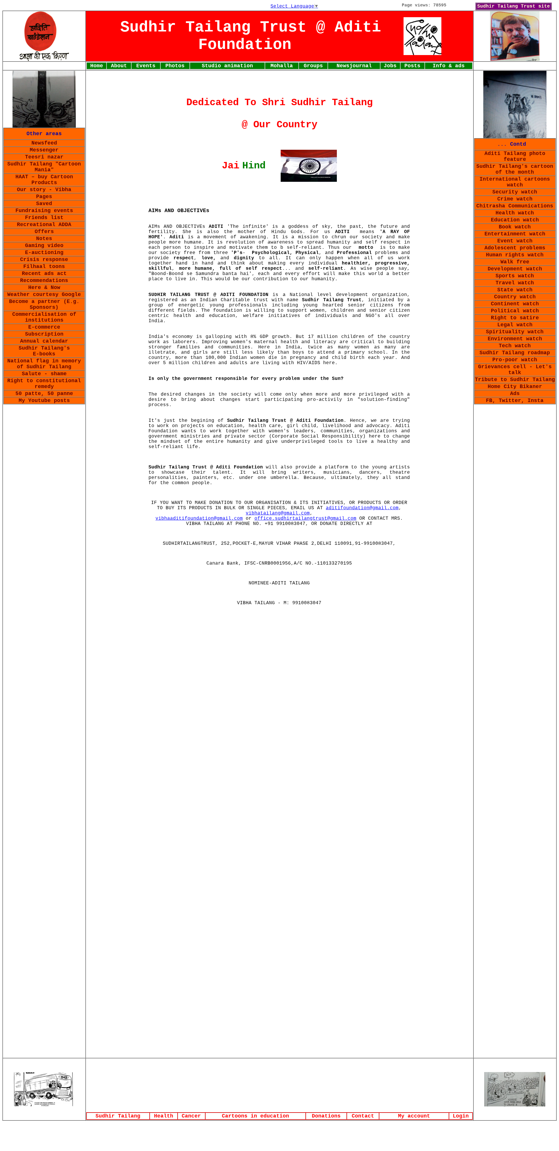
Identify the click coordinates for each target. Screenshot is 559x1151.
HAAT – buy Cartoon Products (44, 180)
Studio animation (227, 66)
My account (414, 1116)
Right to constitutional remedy (44, 383)
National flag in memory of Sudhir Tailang (44, 364)
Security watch (514, 192)
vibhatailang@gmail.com (278, 513)
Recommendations (44, 280)
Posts (412, 66)
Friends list (44, 218)
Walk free (514, 262)
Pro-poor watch (514, 360)
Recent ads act (44, 273)
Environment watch (515, 339)
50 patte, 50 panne (44, 393)
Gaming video (44, 245)
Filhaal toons (44, 266)
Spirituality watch (515, 332)
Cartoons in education (255, 1116)
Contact (363, 1116)
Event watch (515, 241)
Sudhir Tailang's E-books (44, 351)
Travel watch (515, 283)
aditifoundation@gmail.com (362, 508)
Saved (44, 204)
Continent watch (515, 304)
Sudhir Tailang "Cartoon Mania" (44, 167)
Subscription (44, 334)
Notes (44, 239)
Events (145, 66)
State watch (515, 290)
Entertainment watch (514, 234)
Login (461, 1116)
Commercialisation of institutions (44, 317)
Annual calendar (44, 341)
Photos (175, 66)
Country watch (515, 297)
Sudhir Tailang (117, 1116)
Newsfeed (44, 143)
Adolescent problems (514, 248)
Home (96, 66)
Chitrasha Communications (514, 206)
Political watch (515, 311)
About (119, 66)
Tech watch (515, 346)
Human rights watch (515, 255)
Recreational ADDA (44, 225)
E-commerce (44, 327)
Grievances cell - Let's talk (515, 370)
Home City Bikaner (515, 386)
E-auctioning (44, 252)
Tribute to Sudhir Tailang (515, 380)
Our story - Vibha (44, 190)
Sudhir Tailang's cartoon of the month (514, 169)
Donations (326, 1116)
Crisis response (44, 259)
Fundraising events (44, 211)
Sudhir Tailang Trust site (513, 6)
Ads (515, 393)
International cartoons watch (515, 182)
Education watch (515, 220)
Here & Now (44, 287)
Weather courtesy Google (44, 294)
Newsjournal (354, 66)
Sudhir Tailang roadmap (515, 353)
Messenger (44, 150)
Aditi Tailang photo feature (514, 156)
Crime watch (515, 199)
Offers (44, 232)
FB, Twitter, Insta (515, 400)
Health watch (515, 213)
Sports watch (515, 276)
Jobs (390, 66)
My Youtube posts (44, 400)
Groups (313, 66)
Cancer (191, 1116)
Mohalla (281, 66)
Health (163, 1116)
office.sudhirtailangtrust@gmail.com (305, 518)
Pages (44, 197)
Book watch (515, 227)
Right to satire (515, 318)
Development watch (515, 269)
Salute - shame (44, 374)
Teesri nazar (44, 157)
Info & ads (449, 66)
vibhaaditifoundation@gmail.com (199, 518)
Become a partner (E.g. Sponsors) (44, 304)
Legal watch (515, 325)
